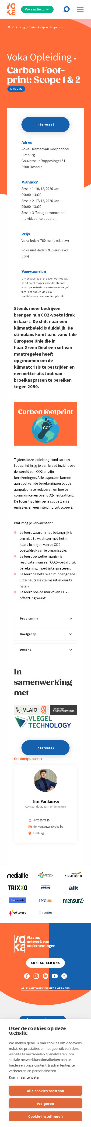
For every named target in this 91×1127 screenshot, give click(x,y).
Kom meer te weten (24, 1077)
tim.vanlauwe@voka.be (48, 827)
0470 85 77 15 (41, 820)
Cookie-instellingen (45, 1116)
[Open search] (68, 9)
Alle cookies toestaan (45, 1090)
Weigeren (45, 1103)
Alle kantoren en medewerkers (45, 988)
